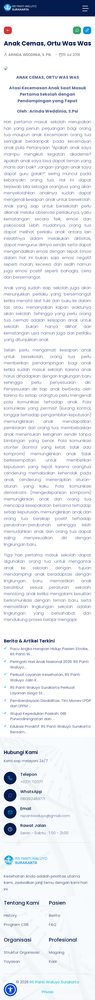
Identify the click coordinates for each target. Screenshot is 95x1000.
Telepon (28, 774)
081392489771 (32, 798)
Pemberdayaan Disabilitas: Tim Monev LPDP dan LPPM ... (50, 703)
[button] (10, 989)
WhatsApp (31, 792)
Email (25, 808)
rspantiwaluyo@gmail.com (45, 815)
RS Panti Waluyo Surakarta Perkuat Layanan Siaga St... (42, 690)
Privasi (47, 991)
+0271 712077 (31, 781)
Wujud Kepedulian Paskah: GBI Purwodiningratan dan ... (38, 716)
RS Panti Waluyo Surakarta (54, 982)
